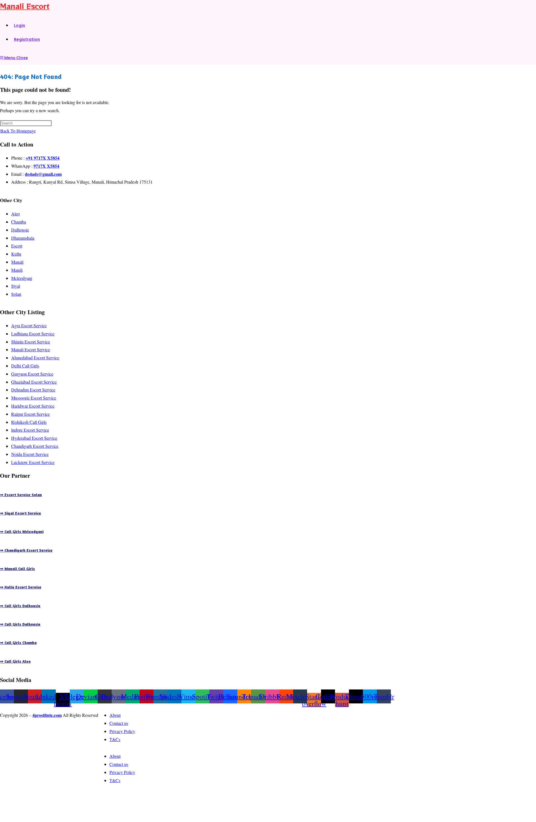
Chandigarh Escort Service (34, 446)
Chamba (18, 222)
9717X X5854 (46, 166)
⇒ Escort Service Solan (21, 494)
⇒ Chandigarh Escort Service (26, 550)
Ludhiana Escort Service (32, 334)
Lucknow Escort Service (32, 462)
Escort (16, 246)
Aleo (15, 214)
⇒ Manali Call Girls (17, 568)
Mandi (17, 270)
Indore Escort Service (30, 430)
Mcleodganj (21, 278)
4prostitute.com (47, 715)
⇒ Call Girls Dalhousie (20, 605)
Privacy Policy (122, 731)
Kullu (16, 254)
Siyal (15, 286)
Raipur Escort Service (30, 414)
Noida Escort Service (30, 454)
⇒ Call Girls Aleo (15, 661)
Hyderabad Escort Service (34, 438)
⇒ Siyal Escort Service (20, 513)
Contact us (118, 723)
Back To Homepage (18, 131)
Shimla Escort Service (30, 342)
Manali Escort (24, 6)
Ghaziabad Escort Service (34, 382)
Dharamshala (22, 238)
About (115, 715)
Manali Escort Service (30, 349)
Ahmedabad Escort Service (35, 357)
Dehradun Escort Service (33, 390)
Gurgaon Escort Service (32, 374)
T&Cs (114, 739)
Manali (17, 262)
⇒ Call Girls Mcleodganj (22, 531)
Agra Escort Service (29, 325)
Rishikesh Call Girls (29, 422)
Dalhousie (20, 230)
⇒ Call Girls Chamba (18, 642)
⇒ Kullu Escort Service (20, 587)
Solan (16, 294)
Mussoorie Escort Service (33, 398)
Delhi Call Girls (25, 366)
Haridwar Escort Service (32, 406)
